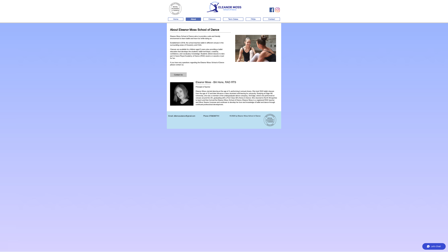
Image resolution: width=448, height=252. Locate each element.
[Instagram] (277, 10)
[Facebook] (272, 10)
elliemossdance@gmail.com (184, 116)
